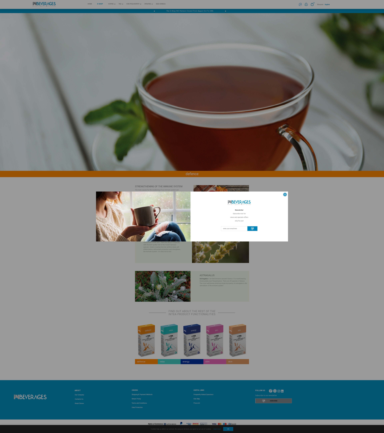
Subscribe (252, 228)
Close (285, 195)
